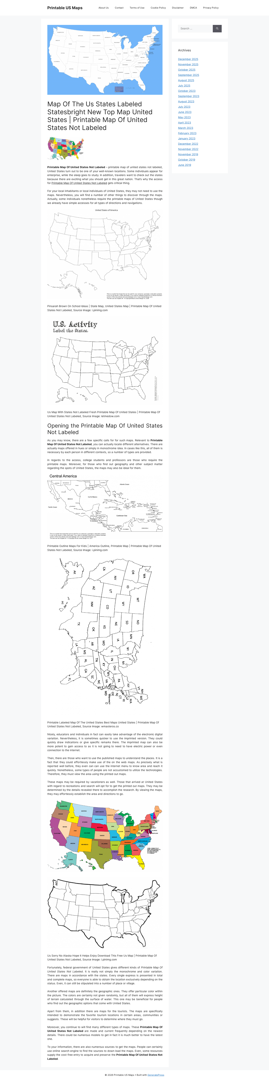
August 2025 (186, 80)
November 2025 (188, 64)
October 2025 (186, 69)
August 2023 (186, 101)
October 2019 (186, 159)
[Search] (217, 28)
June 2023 (184, 112)
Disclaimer (178, 7)
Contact (119, 7)
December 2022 (188, 143)
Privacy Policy (211, 7)
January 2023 (186, 138)
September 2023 (188, 96)
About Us (104, 7)
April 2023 (184, 122)
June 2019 (184, 165)
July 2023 (184, 106)
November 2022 (188, 149)
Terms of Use (137, 7)
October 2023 (187, 90)
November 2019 (188, 154)
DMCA (193, 7)
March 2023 (185, 127)
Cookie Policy (158, 7)
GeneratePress (156, 1074)
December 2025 (188, 59)
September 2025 (188, 75)
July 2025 (184, 85)
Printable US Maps (65, 7)
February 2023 (187, 133)
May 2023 (184, 117)
